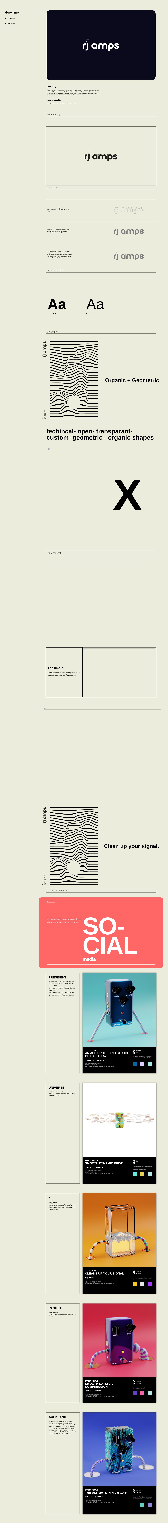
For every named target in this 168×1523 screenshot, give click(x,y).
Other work (11, 19)
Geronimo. (12, 12)
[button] (15, 18)
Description (11, 23)
